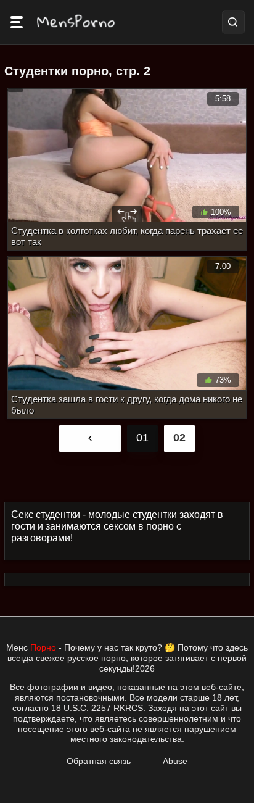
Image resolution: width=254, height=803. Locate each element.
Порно (43, 647)
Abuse (175, 761)
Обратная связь (99, 761)
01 (142, 437)
